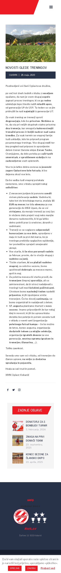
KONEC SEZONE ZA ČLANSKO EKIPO (37, 456)
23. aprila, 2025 (34, 461)
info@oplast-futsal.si (30, 506)
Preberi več (48, 568)
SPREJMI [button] (14, 568)
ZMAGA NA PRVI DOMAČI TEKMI (35, 438)
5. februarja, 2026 (36, 429)
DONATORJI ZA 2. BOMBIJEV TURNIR (36, 423)
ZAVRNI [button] (31, 568)
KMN (15, 75)
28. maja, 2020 (28, 75)
